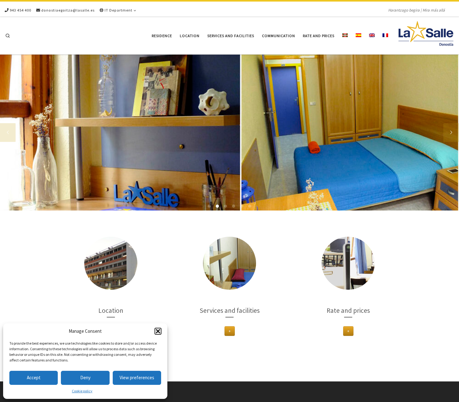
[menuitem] (345, 36)
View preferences (137, 377)
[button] (158, 331)
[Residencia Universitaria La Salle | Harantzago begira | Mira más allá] (425, 34)
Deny (85, 377)
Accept (34, 377)
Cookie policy (82, 391)
